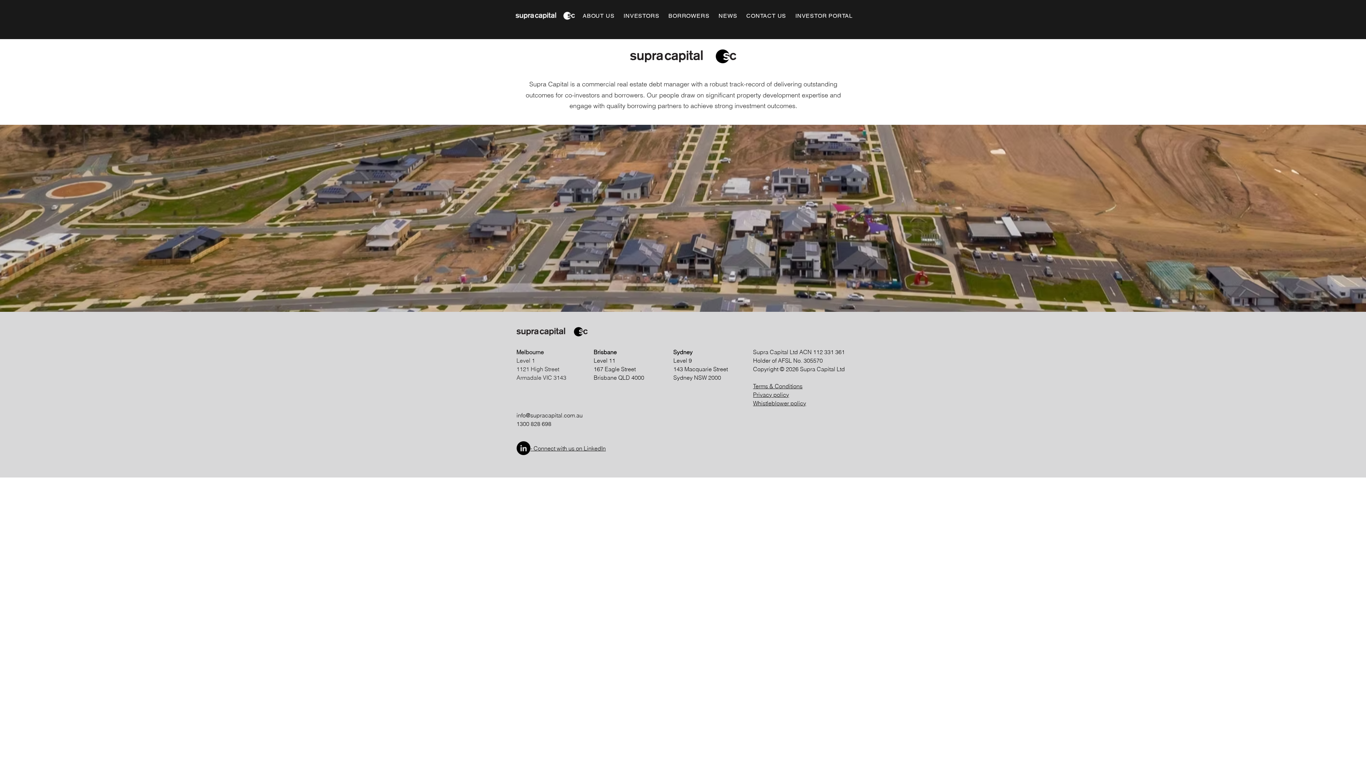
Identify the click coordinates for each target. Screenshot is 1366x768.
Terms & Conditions (778, 386)
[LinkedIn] (523, 448)
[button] (598, 16)
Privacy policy (771, 394)
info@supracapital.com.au (550, 415)
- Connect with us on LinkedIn (568, 448)
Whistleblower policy (779, 403)
